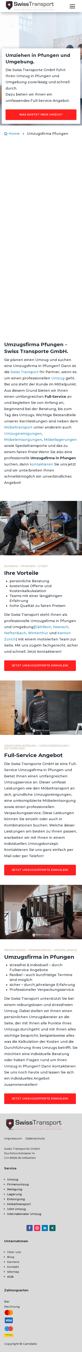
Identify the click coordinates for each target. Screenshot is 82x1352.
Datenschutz (35, 1138)
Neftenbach (15, 633)
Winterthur (38, 633)
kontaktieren (41, 464)
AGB (10, 1276)
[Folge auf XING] (52, 1228)
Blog (10, 1257)
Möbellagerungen (60, 440)
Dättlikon (43, 627)
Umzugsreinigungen (23, 434)
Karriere (13, 1262)
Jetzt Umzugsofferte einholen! (40, 665)
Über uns (14, 1252)
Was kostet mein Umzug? (41, 114)
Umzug (58, 378)
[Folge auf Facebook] (30, 1228)
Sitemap (13, 1272)
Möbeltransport (18, 427)
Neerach (60, 627)
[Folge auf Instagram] (37, 1228)
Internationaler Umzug (24, 1214)
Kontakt (13, 1267)
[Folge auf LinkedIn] (45, 1228)
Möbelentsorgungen (23, 440)
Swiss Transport (24, 372)
